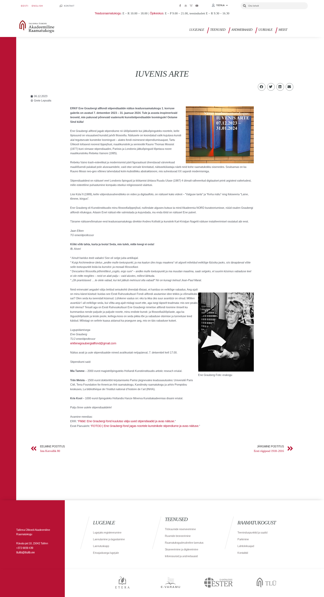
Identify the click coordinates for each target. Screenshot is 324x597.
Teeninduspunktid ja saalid (252, 532)
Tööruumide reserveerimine (180, 529)
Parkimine (243, 539)
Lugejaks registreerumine (107, 532)
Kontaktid (242, 552)
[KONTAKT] (61, 6)
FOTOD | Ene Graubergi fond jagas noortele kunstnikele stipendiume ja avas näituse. (145, 426)
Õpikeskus (156, 13)
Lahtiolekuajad (245, 546)
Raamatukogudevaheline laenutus (184, 542)
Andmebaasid (241, 29)
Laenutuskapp (101, 546)
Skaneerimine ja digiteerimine (181, 549)
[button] (307, 29)
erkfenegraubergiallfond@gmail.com (93, 343)
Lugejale (196, 29)
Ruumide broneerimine (178, 536)
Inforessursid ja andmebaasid (181, 556)
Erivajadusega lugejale (106, 552)
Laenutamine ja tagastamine (109, 539)
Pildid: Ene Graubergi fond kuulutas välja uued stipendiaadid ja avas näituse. (126, 421)
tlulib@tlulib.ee (25, 552)
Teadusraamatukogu (108, 13)
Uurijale (265, 29)
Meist (282, 29)
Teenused (217, 29)
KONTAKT (69, 6)
